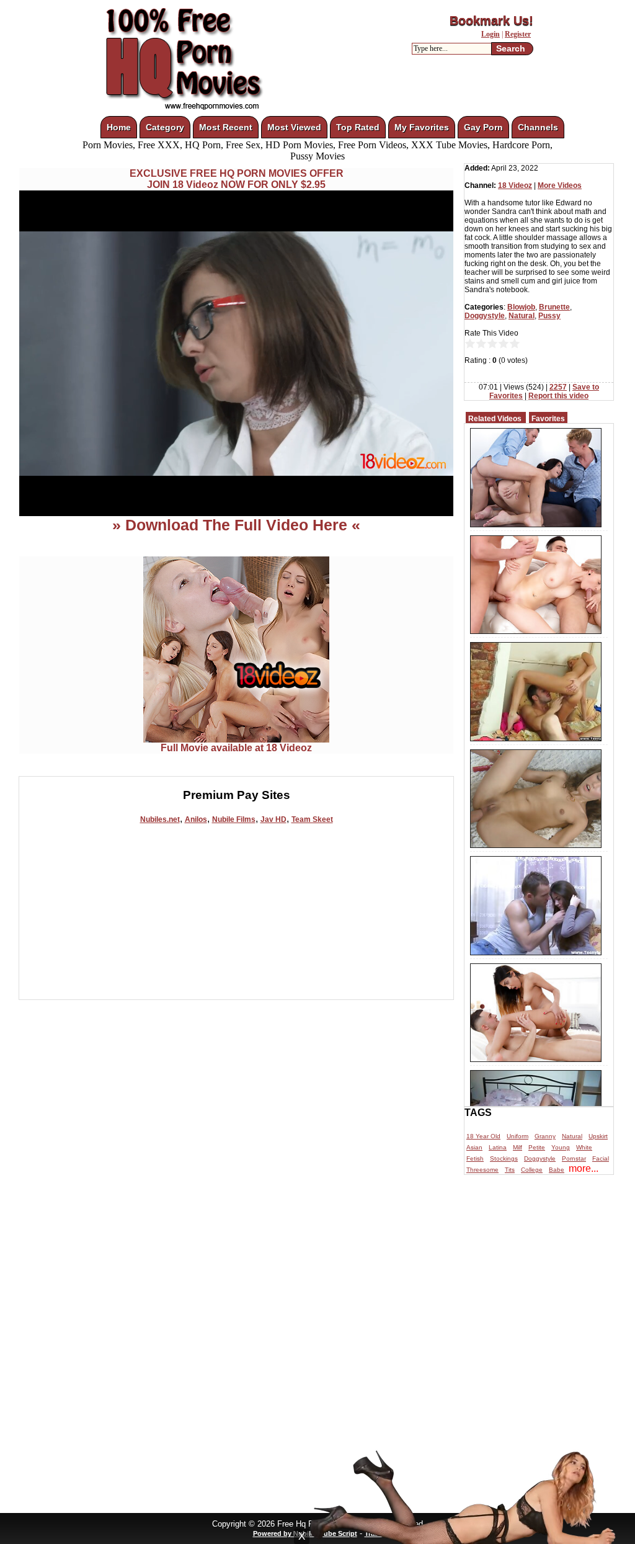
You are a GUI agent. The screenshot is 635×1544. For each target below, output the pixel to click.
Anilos (196, 819)
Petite (536, 1147)
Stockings (504, 1158)
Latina (498, 1147)
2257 (558, 387)
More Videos (560, 185)
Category (165, 127)
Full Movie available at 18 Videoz (236, 748)
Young (560, 1147)
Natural (521, 315)
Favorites (548, 418)
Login (490, 34)
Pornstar (574, 1158)
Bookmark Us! (491, 20)
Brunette (554, 307)
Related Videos (495, 418)
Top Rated (358, 127)
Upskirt (598, 1136)
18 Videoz (515, 185)
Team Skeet (312, 819)
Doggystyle (484, 315)
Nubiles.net (160, 819)
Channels (538, 127)
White (584, 1147)
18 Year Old (483, 1136)
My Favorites (421, 127)
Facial (600, 1158)
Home (119, 127)
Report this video (558, 395)
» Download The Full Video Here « (236, 524)
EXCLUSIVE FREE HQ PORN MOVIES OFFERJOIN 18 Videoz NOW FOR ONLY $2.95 (237, 179)
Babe (556, 1169)
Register (518, 34)
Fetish (475, 1158)
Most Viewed (294, 127)
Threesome (482, 1169)
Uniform (517, 1136)
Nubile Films (233, 819)
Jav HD (273, 819)
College (532, 1169)
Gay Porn (483, 127)
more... (583, 1168)
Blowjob (521, 307)
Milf (517, 1147)
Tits (510, 1169)
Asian (474, 1147)
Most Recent (225, 127)
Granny (545, 1136)
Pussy (549, 315)
